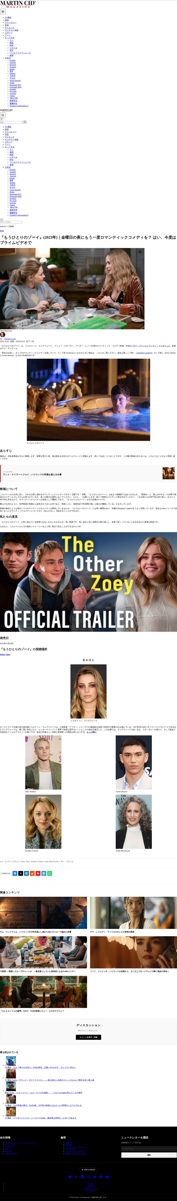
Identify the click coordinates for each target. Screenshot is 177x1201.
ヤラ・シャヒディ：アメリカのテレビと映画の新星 (112, 932)
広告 (6, 1149)
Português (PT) (15, 85)
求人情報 (8, 1151)
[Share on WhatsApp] (49, 873)
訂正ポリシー (70, 1149)
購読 (149, 1155)
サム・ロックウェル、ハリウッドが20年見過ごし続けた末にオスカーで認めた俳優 (35, 932)
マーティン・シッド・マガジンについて (20, 1143)
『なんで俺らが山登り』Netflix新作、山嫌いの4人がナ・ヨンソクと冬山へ (44, 1067)
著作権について (91, 1190)
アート (8, 35)
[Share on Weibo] (38, 873)
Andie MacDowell (51, 861)
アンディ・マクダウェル (159, 346)
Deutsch (13, 65)
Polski (12, 83)
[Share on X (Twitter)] (20, 873)
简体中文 (13, 101)
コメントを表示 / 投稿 (88, 1037)
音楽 (7, 25)
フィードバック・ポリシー (75, 1151)
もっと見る (9, 38)
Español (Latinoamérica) (19, 106)
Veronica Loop (10, 339)
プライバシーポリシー (91, 1188)
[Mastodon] (101, 1177)
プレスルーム (10, 1145)
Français (13, 67)
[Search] (3, 115)
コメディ (8, 861)
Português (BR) (16, 87)
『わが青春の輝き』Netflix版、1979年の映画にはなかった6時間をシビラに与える (47, 1105)
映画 (7, 20)
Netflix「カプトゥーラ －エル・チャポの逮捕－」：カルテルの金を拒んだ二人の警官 (45, 1093)
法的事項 (91, 1185)
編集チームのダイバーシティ (76, 1153)
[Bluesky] (94, 1177)
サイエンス (9, 28)
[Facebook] (69, 1177)
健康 (11, 55)
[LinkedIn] (82, 1177)
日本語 (8, 58)
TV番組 (8, 17)
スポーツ (9, 33)
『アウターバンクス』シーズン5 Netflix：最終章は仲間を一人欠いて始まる (44, 1118)
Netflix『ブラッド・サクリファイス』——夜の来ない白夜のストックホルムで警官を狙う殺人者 (53, 1080)
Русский (13, 91)
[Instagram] (88, 1177)
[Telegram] (107, 1177)
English (12, 60)
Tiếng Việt (14, 98)
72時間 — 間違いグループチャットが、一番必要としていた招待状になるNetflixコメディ (38, 971)
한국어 (12, 78)
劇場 (11, 45)
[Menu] (3, 11)
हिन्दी (11, 71)
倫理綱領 (68, 1145)
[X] (76, 1177)
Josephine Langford (144, 353)
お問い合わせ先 (11, 1153)
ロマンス (16, 861)
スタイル (13, 48)
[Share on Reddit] (32, 873)
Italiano (12, 73)
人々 (11, 40)
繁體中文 (13, 104)
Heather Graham (37, 861)
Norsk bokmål (15, 81)
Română (13, 89)
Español (13, 63)
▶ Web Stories (88, 1170)
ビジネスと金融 (11, 30)
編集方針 (68, 1143)
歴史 (11, 50)
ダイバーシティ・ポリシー (75, 1147)
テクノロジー (10, 23)
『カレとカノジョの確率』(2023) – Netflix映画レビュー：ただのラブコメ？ (32, 1011)
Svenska (13, 94)
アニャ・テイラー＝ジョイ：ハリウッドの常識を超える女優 (32, 474)
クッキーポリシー (90, 1187)
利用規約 (91, 1183)
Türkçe (12, 96)
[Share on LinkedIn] (26, 873)
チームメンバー (11, 1147)
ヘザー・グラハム (139, 346)
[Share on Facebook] (15, 873)
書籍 (11, 43)
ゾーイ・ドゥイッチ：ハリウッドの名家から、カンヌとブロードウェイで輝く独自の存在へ (129, 971)
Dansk (12, 69)
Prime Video (5, 655)
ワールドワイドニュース (20, 53)
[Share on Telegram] (43, 873)
